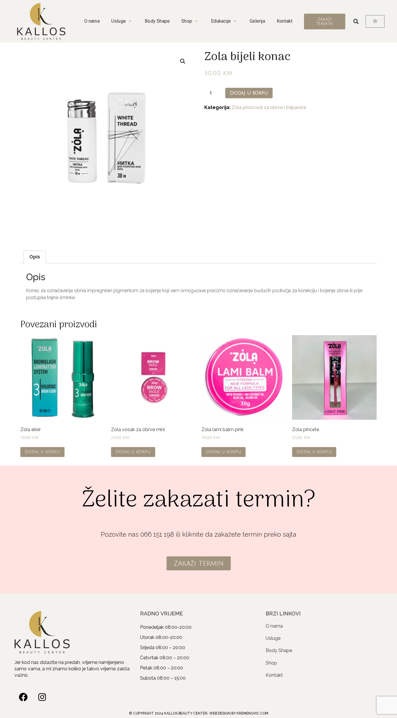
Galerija (257, 21)
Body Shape (157, 21)
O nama (92, 21)
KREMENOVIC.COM (252, 713)
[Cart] (375, 21)
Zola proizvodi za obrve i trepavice (269, 107)
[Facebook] (23, 697)
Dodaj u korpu (249, 93)
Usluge (118, 21)
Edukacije (221, 21)
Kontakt (284, 21)
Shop (186, 21)
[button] (356, 21)
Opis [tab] (34, 257)
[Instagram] (42, 697)
